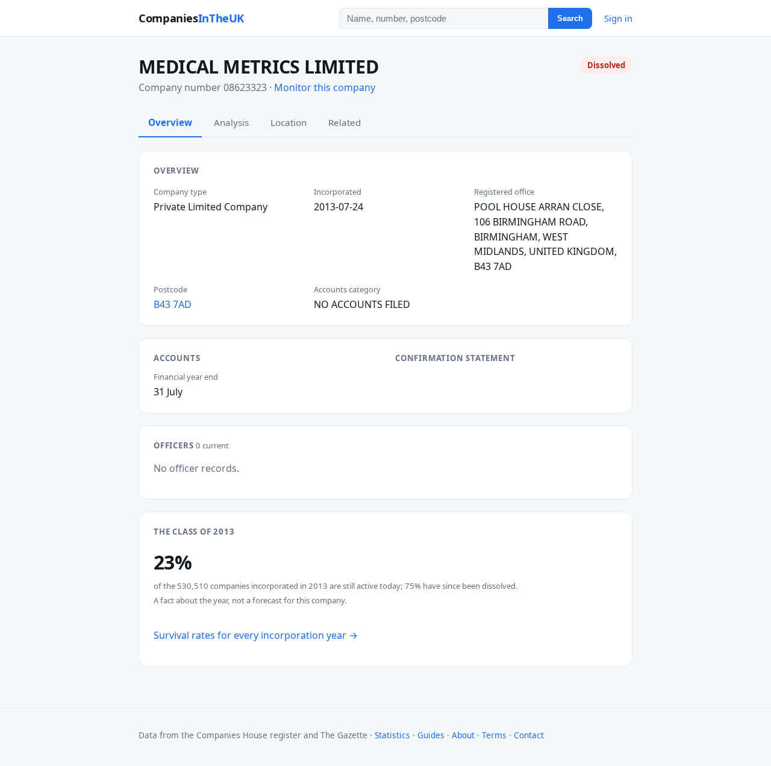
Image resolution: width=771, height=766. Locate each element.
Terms (494, 735)
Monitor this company (324, 87)
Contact (529, 735)
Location (288, 122)
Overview (170, 122)
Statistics (392, 735)
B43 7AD (173, 304)
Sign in (618, 18)
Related (344, 122)
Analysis (231, 122)
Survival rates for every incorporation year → (256, 635)
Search (570, 18)
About (463, 735)
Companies (191, 17)
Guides (431, 735)
